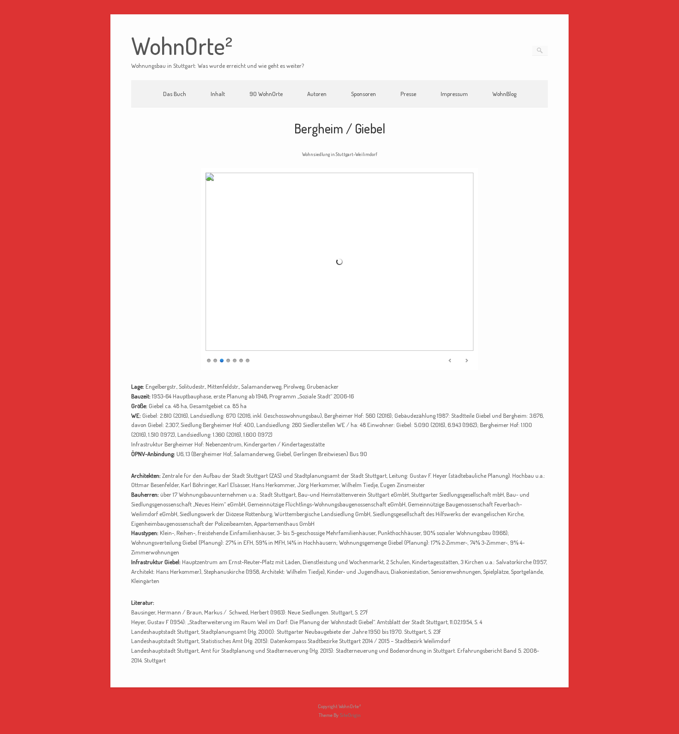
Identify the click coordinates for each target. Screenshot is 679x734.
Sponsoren (363, 93)
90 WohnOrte (266, 93)
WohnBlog (504, 93)
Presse (408, 93)
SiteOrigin (350, 715)
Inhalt (218, 93)
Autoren (317, 93)
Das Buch (174, 93)
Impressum (454, 93)
